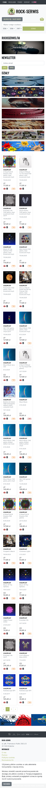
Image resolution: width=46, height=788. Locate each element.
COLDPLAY (7, 170)
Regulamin (12, 2)
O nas (5, 2)
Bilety (23, 113)
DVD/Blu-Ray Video (23, 102)
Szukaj (33, 28)
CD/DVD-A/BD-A (23, 80)
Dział (4, 28)
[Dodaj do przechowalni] (7, 188)
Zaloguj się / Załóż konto (12, 19)
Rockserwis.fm (8, 760)
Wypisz (12, 68)
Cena (11, 28)
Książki (23, 124)
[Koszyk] (42, 19)
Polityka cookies (8, 757)
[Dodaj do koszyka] (4, 188)
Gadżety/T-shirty (23, 135)
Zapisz (4, 68)
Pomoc (20, 2)
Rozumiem (6, 784)
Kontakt (27, 2)
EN (32, 2)
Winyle (23, 91)
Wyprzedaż (23, 146)
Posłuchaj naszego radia (23, 47)
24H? (18, 28)
